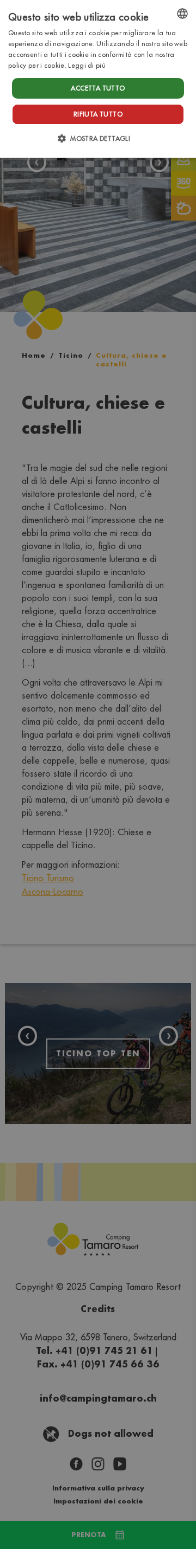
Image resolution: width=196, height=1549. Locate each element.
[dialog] (98, 79)
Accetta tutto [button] (98, 88)
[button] (98, 138)
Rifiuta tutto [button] (98, 114)
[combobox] (182, 13)
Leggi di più (87, 65)
